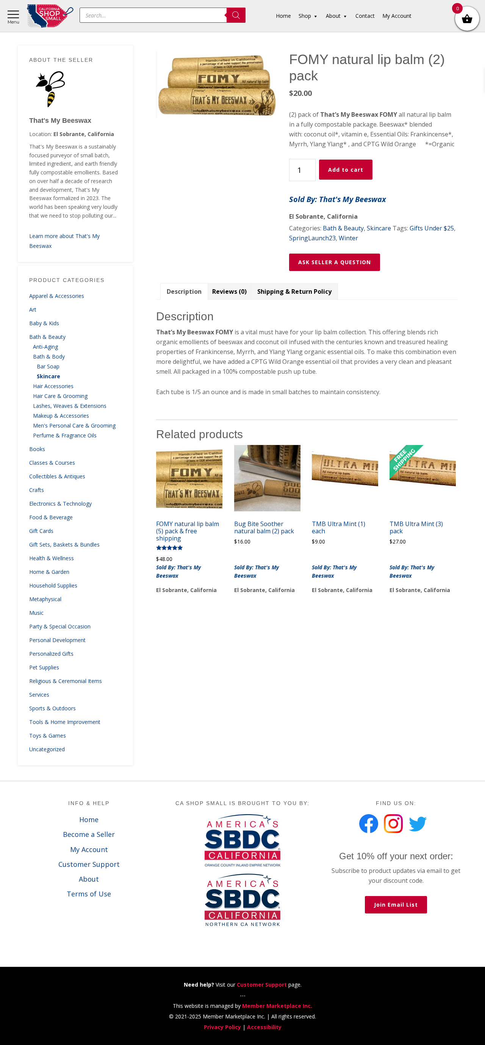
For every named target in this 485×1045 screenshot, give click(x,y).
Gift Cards (41, 530)
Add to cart (345, 169)
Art (32, 309)
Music (36, 612)
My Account (89, 849)
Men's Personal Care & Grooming (74, 425)
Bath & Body (49, 356)
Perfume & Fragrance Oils (65, 435)
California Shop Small (50, 16)
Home (89, 819)
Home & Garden (49, 571)
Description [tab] (184, 291)
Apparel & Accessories (56, 295)
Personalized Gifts (51, 653)
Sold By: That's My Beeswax (337, 199)
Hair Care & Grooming (60, 396)
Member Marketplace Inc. (277, 1005)
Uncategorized (47, 749)
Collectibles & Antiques (57, 476)
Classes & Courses (52, 462)
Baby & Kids (44, 323)
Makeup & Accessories (61, 415)
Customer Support (89, 864)
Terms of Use (89, 893)
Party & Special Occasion (60, 626)
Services (39, 694)
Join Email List (396, 904)
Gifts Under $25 (432, 228)
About (89, 879)
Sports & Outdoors (52, 708)
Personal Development (57, 640)
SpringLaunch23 (312, 238)
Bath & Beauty (47, 336)
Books (37, 449)
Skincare (48, 376)
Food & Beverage (51, 517)
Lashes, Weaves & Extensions (69, 405)
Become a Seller (89, 834)
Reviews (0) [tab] (229, 291)
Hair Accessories (53, 386)
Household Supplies (53, 585)
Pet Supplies (44, 667)
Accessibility (264, 1027)
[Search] (236, 15)
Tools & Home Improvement (64, 721)
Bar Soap (48, 366)
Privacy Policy (222, 1027)
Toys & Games (47, 735)
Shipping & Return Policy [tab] (294, 291)
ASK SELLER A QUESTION (334, 262)
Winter (348, 238)
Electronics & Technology (60, 503)
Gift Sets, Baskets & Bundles (64, 544)
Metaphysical (45, 599)
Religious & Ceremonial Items (65, 681)
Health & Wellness (51, 558)
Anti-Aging (45, 346)
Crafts (36, 490)
